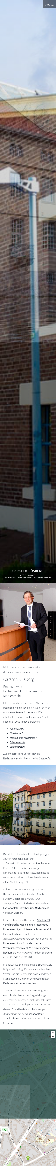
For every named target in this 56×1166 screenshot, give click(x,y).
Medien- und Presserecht (33, 924)
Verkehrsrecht (11, 924)
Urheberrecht (10, 929)
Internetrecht (31, 929)
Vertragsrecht (42, 758)
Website (40, 703)
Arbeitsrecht (43, 920)
